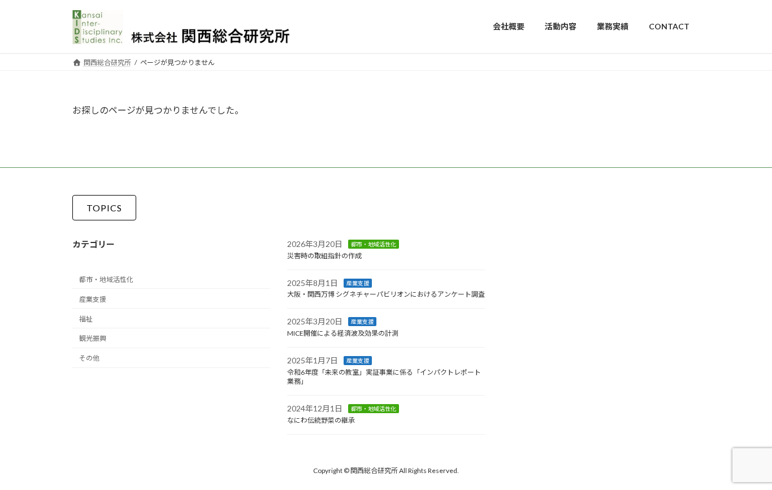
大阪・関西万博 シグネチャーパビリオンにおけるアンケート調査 (386, 294)
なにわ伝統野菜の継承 (321, 420)
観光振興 (92, 338)
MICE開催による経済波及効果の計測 (342, 333)
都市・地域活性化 (106, 279)
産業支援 (92, 299)
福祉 (86, 318)
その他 (89, 358)
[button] (104, 207)
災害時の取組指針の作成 (324, 255)
